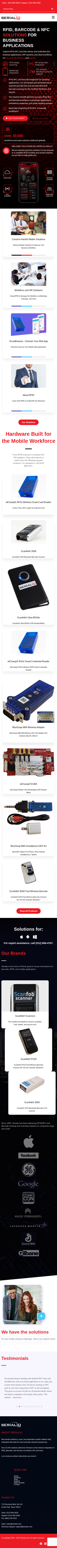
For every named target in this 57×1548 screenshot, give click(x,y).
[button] (53, 17)
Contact (17, 1484)
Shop (16, 1479)
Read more (18, 1397)
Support (17, 1481)
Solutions (17, 1478)
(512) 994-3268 (34, 3)
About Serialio (19, 1483)
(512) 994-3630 (14, 3)
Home (16, 1476)
